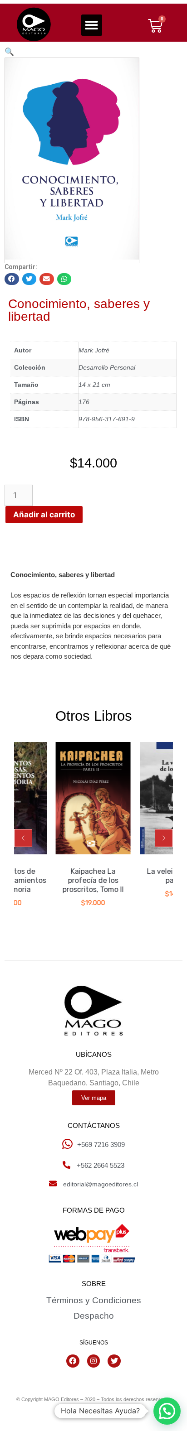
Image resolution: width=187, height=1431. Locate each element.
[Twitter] (114, 1361)
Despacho (94, 1315)
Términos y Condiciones (93, 1300)
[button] (92, 25)
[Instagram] (93, 1361)
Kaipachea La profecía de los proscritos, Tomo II (82, 880)
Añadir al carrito (44, 514)
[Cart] (155, 26)
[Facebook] (72, 1361)
